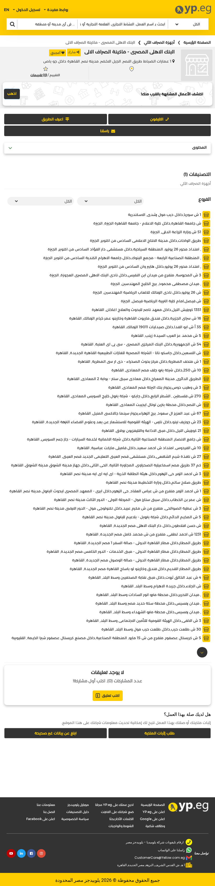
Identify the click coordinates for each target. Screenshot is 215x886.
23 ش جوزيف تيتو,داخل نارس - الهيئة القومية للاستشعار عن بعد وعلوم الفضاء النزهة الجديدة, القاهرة (117, 422)
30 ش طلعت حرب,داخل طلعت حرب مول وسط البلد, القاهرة (151, 629)
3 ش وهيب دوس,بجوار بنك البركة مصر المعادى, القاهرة (155, 387)
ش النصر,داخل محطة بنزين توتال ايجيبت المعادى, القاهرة (154, 404)
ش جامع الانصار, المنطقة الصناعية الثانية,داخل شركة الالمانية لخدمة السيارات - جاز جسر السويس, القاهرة (114, 439)
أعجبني (56, 53)
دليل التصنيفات (77, 812)
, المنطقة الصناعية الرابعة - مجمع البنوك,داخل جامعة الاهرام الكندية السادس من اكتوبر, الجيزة (122, 257)
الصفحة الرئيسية (197, 42)
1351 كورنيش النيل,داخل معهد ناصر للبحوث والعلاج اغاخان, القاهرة (147, 309)
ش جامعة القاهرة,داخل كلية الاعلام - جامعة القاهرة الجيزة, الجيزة (147, 223)
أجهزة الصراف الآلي (159, 42)
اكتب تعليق (111, 695)
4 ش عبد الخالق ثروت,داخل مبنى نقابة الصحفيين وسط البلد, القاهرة (145, 577)
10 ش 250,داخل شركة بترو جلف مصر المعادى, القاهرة (156, 370)
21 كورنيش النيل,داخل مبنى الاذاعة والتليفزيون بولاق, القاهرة (152, 430)
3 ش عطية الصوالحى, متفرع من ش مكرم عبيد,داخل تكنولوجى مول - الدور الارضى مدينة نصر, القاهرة (117, 508)
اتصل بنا (49, 812)
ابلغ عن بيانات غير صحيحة (56, 733)
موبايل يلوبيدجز (78, 805)
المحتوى (199, 147)
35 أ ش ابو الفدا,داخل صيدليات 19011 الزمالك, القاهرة (157, 327)
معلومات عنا (46, 805)
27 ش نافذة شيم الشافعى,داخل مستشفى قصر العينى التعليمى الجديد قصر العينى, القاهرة (125, 456)
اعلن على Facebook (40, 819)
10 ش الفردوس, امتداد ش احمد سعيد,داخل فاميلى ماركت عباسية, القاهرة (139, 447)
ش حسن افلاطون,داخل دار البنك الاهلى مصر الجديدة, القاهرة (151, 525)
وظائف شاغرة (155, 826)
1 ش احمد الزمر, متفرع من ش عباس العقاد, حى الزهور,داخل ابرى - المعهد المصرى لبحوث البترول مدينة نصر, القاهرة (105, 491)
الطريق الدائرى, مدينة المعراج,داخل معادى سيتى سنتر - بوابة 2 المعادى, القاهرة (134, 378)
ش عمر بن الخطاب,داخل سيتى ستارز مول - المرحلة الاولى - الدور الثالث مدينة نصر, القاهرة (128, 499)
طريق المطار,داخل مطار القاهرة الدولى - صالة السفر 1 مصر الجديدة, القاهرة (138, 542)
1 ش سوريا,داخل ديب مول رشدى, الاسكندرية (165, 214)
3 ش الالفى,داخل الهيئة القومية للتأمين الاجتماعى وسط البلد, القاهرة (144, 620)
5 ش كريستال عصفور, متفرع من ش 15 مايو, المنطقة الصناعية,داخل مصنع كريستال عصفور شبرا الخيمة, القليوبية (107, 638)
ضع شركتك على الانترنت (117, 812)
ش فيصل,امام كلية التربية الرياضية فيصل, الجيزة (161, 301)
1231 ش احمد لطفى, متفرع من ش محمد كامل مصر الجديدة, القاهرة (144, 534)
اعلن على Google (152, 819)
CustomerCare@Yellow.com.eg (160, 857)
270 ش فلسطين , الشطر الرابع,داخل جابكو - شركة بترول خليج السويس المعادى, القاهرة (129, 396)
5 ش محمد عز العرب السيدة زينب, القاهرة (166, 335)
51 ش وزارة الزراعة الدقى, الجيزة (176, 232)
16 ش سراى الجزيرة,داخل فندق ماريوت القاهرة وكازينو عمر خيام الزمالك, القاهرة (135, 318)
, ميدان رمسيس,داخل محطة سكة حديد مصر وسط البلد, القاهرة (148, 603)
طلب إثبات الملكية (159, 733)
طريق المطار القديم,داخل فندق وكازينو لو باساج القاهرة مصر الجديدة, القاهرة (136, 568)
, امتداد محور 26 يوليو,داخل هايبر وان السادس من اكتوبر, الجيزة (150, 266)
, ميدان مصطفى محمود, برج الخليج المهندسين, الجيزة (156, 283)
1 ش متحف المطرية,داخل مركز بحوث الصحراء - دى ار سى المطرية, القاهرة (140, 361)
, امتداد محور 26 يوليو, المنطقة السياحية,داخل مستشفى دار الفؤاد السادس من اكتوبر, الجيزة (125, 249)
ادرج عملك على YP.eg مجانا (114, 805)
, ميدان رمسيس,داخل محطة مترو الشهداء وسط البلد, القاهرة (150, 612)
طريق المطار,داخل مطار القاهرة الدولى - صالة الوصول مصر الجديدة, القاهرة (137, 560)
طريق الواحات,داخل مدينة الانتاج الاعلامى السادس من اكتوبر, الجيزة (146, 240)
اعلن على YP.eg (154, 812)
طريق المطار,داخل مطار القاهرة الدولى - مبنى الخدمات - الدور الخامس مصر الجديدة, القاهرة (124, 551)
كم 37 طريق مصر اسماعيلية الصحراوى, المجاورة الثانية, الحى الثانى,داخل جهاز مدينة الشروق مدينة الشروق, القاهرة (106, 465)
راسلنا (104, 131)
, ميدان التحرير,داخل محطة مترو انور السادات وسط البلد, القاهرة (149, 594)
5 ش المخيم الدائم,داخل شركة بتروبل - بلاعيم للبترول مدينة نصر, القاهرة (142, 517)
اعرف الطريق (52, 119)
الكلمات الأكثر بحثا (121, 819)
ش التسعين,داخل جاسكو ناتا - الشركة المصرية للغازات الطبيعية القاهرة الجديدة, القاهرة (129, 352)
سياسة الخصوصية (75, 819)
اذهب (12, 93)
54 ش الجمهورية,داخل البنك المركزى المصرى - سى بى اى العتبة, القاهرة (141, 344)
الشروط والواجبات (121, 826)
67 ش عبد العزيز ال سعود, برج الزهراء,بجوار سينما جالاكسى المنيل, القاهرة (140, 413)
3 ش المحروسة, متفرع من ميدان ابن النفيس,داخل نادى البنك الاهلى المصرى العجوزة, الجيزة (126, 275)
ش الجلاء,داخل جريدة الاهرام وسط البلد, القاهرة (161, 586)
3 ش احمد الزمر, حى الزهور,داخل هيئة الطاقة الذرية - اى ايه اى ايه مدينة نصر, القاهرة (131, 473)
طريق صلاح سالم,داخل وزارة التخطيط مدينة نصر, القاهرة (154, 482)
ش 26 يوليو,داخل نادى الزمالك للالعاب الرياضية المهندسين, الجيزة (147, 292)
